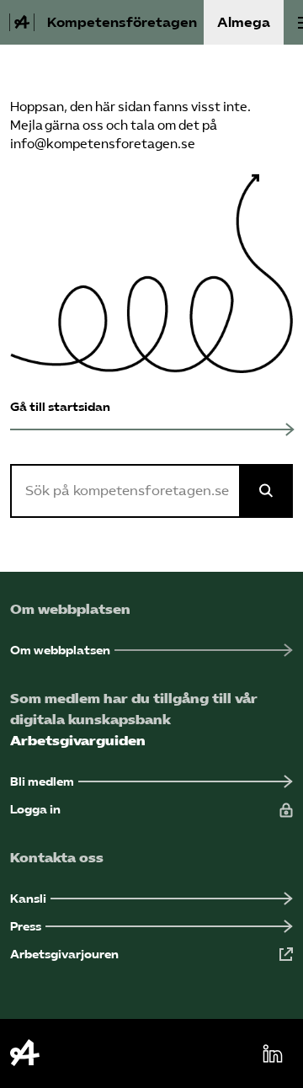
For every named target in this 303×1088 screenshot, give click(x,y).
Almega (243, 22)
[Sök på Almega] (266, 491)
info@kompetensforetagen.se (102, 144)
